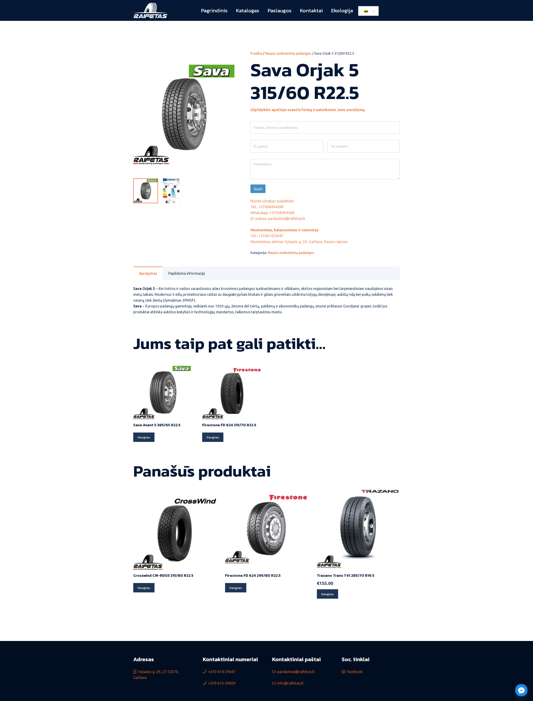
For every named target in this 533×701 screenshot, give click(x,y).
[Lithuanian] (367, 11)
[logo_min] (150, 10)
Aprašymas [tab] (148, 273)
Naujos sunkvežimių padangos (288, 53)
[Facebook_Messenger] (521, 690)
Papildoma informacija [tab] (186, 273)
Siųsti (258, 189)
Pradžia (256, 53)
